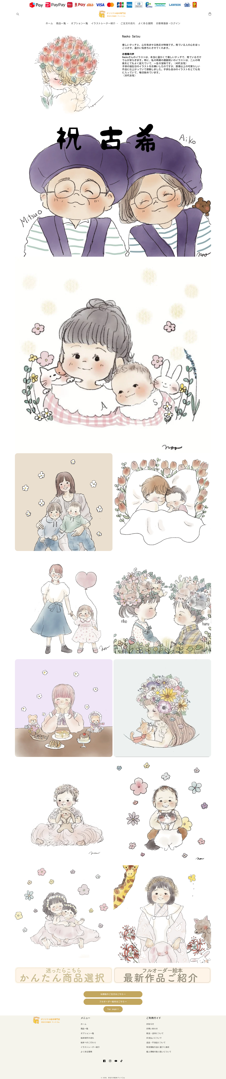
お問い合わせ (152, 1029)
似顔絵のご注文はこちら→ (113, 994)
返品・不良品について (155, 1042)
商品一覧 (84, 1029)
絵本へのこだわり (88, 1042)
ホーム (83, 1024)
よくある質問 (86, 1052)
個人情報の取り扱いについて (158, 1052)
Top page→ (113, 1009)
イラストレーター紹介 (90, 1047)
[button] (18, 14)
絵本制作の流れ (87, 1038)
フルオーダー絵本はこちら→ (113, 1002)
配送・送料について (154, 1033)
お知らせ (150, 1024)
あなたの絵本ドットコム (116, 1077)
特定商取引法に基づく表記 (157, 1047)
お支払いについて (154, 1038)
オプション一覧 (87, 1033)
